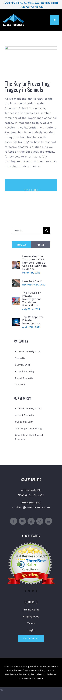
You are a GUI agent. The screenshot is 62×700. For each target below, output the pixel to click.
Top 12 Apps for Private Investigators (32, 320)
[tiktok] (39, 521)
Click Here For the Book (31, 6)
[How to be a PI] (16, 281)
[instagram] (31, 521)
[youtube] (22, 521)
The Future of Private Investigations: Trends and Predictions (32, 299)
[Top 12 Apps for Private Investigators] (16, 320)
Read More (31, 190)
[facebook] (13, 521)
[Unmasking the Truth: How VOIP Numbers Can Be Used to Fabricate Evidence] (16, 263)
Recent (40, 245)
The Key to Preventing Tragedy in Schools (31, 59)
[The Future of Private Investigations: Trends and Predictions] (16, 299)
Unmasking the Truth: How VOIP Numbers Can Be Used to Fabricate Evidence (34, 262)
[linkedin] (48, 521)
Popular (21, 245)
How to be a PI (32, 280)
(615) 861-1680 (31, 502)
